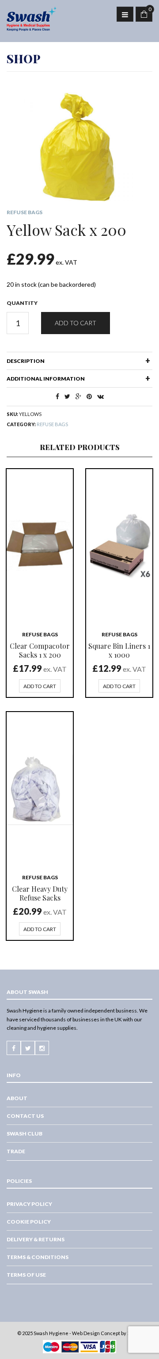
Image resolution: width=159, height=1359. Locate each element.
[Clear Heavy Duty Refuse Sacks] (40, 788)
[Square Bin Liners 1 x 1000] (119, 545)
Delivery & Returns (35, 1239)
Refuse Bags (24, 212)
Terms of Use (26, 1274)
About (17, 1098)
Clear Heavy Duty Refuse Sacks (40, 893)
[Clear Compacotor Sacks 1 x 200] (40, 545)
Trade (16, 1151)
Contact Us (25, 1116)
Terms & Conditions (37, 1257)
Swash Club (24, 1133)
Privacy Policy (29, 1204)
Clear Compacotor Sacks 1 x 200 (40, 650)
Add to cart (75, 323)
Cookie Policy (29, 1221)
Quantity (22, 303)
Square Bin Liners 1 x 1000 (119, 650)
